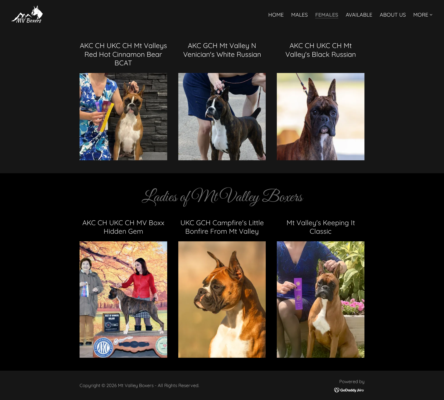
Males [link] (299, 14)
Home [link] (276, 14)
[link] (27, 13)
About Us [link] (393, 14)
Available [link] (359, 14)
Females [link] (326, 15)
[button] (423, 15)
